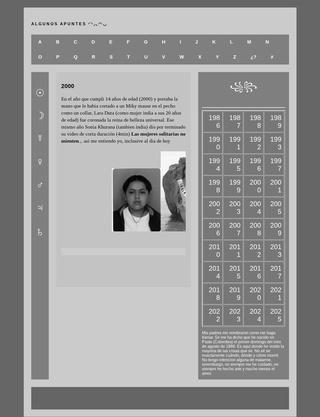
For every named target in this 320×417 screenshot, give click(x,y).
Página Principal (123, 270)
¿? (253, 57)
